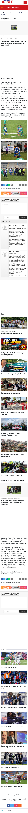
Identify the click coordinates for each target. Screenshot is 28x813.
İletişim (15, 799)
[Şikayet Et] (25, 248)
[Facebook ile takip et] (8, 805)
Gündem (12, 12)
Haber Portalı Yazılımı (9, 810)
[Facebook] (2, 185)
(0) (16, 248)
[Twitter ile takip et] (12, 805)
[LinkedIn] (7, 185)
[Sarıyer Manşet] (7, 2)
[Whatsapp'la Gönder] (9, 185)
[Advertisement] (14, 61)
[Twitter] (4, 185)
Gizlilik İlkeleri (21, 799)
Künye (9, 799)
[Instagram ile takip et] (16, 805)
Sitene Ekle (13, 801)
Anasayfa (5, 12)
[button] (20, 185)
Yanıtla (12, 248)
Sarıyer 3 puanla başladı (12, 7)
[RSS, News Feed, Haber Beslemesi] (20, 805)
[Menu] (25, 2)
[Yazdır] (12, 185)
